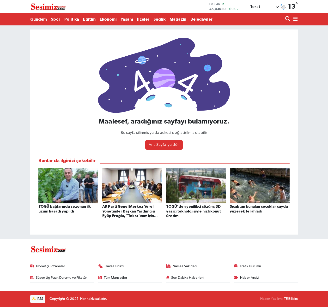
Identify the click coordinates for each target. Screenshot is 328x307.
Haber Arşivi (249, 277)
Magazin (178, 19)
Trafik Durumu (250, 266)
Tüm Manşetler (115, 277)
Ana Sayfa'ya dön (164, 145)
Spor (55, 19)
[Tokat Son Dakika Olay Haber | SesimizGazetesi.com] (48, 6)
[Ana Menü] (294, 19)
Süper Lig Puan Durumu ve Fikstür (61, 277)
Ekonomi (108, 19)
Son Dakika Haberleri (187, 277)
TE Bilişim (291, 299)
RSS (40, 299)
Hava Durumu (115, 266)
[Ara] (288, 19)
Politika (71, 19)
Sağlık (159, 19)
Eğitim (89, 19)
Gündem (38, 19)
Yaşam (127, 19)
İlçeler (143, 19)
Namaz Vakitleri (185, 266)
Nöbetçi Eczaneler (50, 266)
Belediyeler (201, 19)
